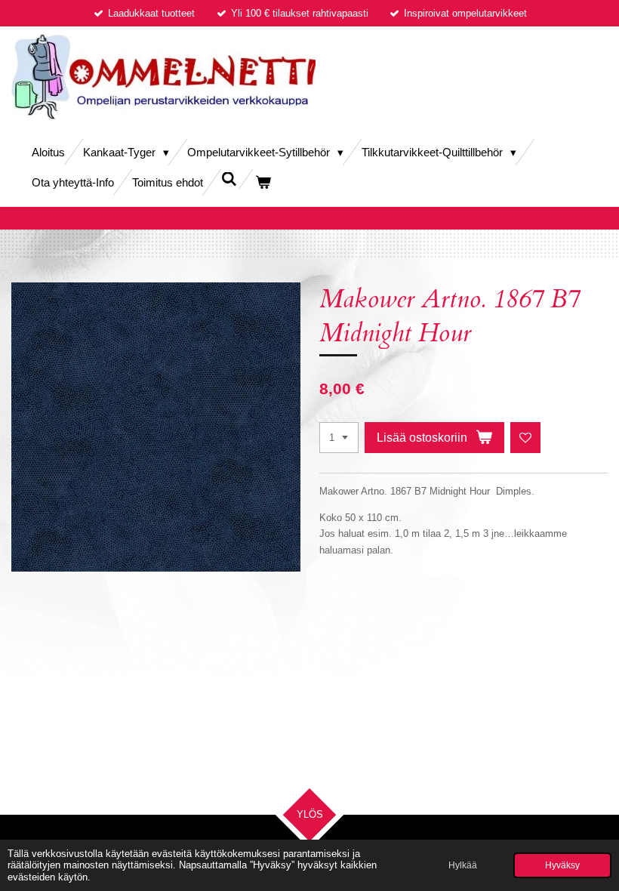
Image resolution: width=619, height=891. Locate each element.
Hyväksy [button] (562, 865)
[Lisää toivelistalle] (525, 437)
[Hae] (229, 179)
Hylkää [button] (462, 865)
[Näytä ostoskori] (263, 182)
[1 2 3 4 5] (339, 437)
